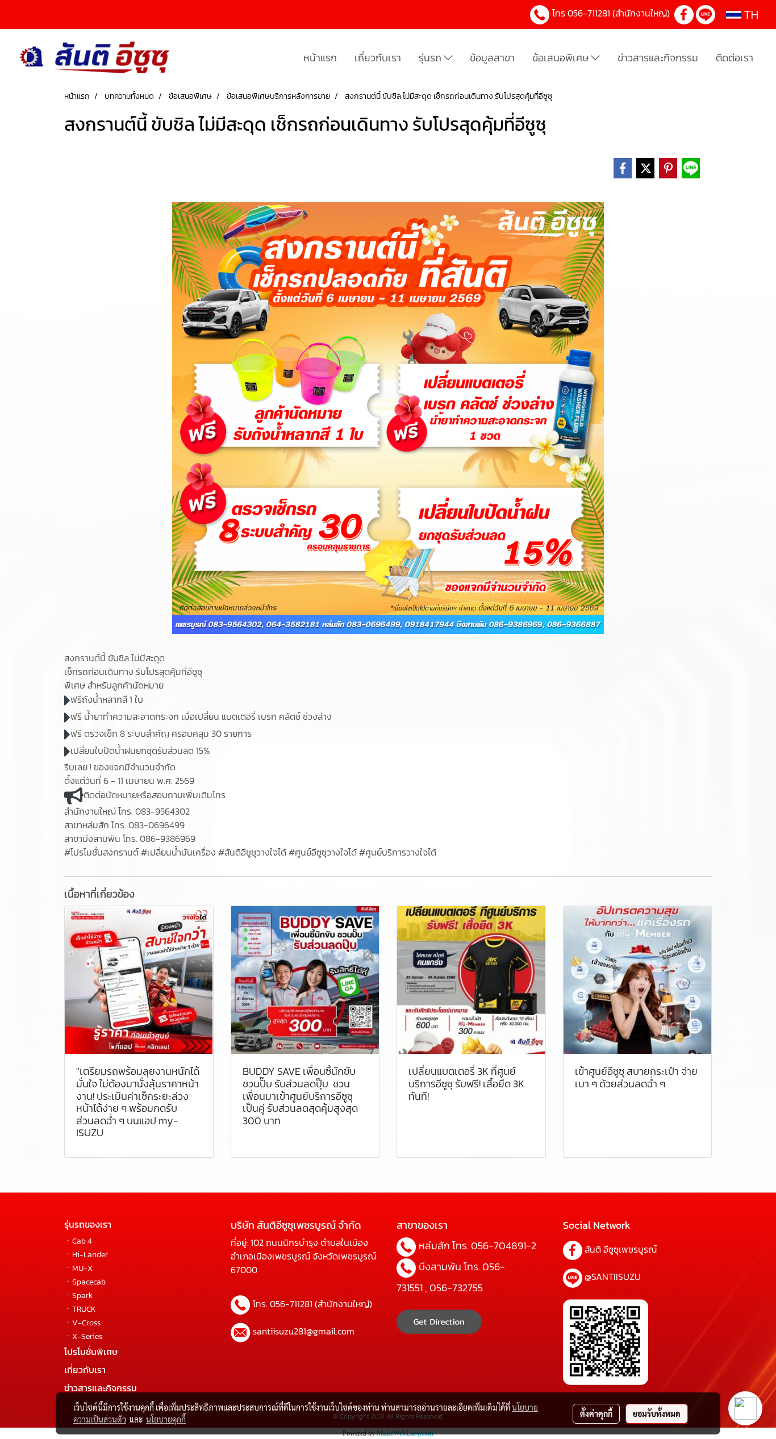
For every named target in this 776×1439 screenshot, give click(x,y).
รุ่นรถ (431, 57)
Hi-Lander (90, 1255)
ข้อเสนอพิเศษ (561, 57)
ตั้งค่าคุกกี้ (596, 1413)
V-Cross (86, 1323)
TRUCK (84, 1309)
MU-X (82, 1268)
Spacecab (89, 1282)
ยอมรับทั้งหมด (657, 1413)
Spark (82, 1296)
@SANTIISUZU (613, 1276)
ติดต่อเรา (734, 57)
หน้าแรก (320, 57)
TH (750, 14)
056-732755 (456, 1287)
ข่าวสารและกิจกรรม (658, 57)
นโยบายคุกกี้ (166, 1419)
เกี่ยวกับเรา (377, 57)
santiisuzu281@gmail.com (303, 1331)
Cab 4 (82, 1241)
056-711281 (589, 13)
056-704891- (501, 1245)
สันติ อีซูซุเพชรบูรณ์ (621, 1249)
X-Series (87, 1336)
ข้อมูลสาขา (492, 57)
